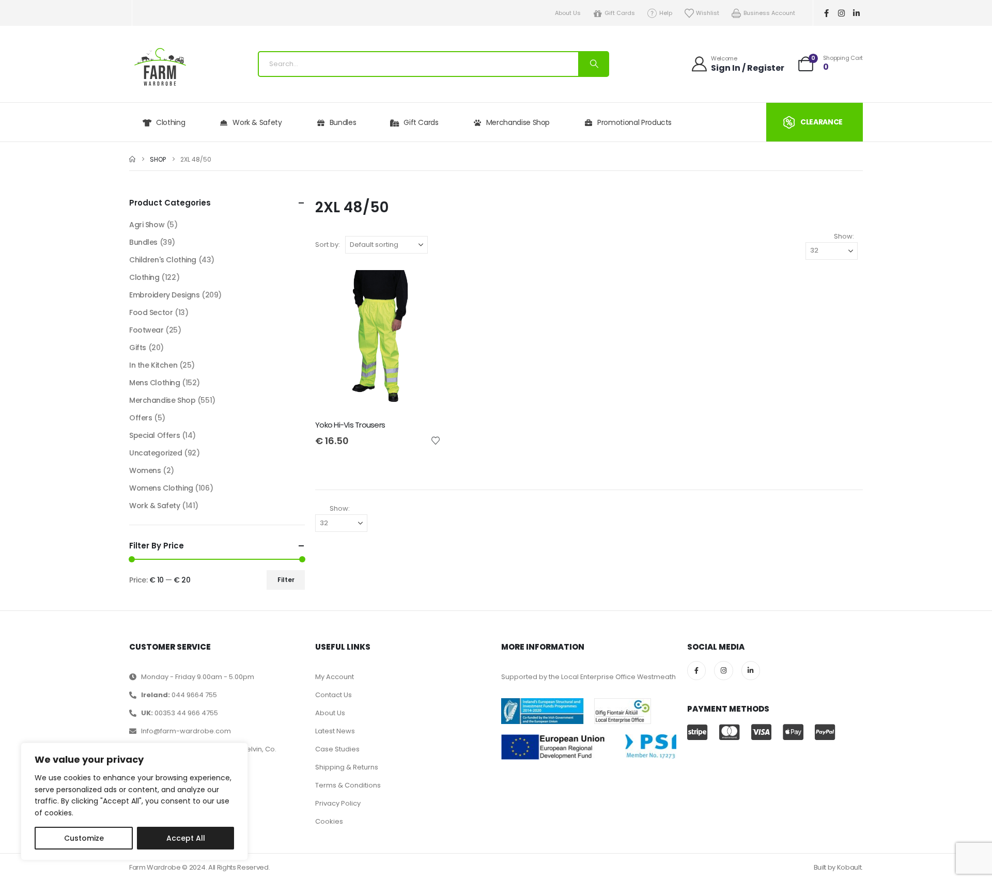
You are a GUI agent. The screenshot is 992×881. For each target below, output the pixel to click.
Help (665, 13)
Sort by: (327, 244)
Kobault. (850, 867)
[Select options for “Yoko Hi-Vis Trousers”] (423, 287)
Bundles (343, 122)
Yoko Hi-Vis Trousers (350, 424)
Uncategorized (155, 453)
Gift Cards (620, 13)
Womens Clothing (161, 488)
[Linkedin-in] (856, 13)
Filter (286, 579)
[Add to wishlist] (435, 440)
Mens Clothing (154, 382)
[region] (134, 801)
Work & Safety (257, 122)
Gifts (137, 347)
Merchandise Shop (518, 122)
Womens (145, 470)
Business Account (769, 13)
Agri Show (146, 224)
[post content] (378, 342)
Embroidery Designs (164, 295)
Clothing (170, 122)
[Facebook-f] (826, 13)
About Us (568, 13)
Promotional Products (634, 122)
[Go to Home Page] (132, 159)
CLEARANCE (821, 122)
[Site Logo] (160, 67)
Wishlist (707, 13)
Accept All (185, 838)
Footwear (146, 330)
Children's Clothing (162, 260)
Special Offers (154, 435)
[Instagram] (841, 13)
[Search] (593, 64)
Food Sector (151, 312)
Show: (844, 236)
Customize (84, 838)
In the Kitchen (153, 365)
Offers (140, 418)
